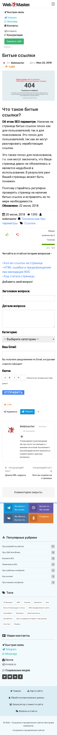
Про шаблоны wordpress (13, 570)
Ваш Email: (9, 347)
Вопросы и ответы (28, 711)
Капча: (6, 371)
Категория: (9, 332)
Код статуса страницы (19, 276)
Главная (17, 691)
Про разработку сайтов (13, 546)
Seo (47, 602)
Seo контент (7, 576)
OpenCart (38, 602)
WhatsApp (12, 21)
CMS (18, 602)
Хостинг (6, 624)
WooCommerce (33, 613)
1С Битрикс (8, 602)
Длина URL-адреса (15, 475)
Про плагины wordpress (12, 582)
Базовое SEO (8, 558)
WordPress (8, 619)
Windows (20, 613)
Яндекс (17, 624)
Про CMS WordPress (11, 552)
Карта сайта (36, 691)
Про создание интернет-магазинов (31, 619)
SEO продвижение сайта (39, 608)
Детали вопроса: (14, 306)
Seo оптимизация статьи (14, 608)
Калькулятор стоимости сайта (28, 704)
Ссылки (29, 223)
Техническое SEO (9, 564)
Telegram (12, 17)
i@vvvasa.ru (10, 31)
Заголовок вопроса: (16, 291)
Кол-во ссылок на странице (23, 263)
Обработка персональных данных (27, 698)
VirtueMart (7, 613)
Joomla (27, 602)
